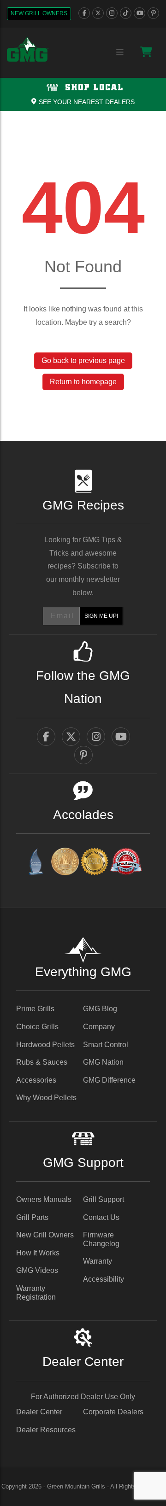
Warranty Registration (36, 1292)
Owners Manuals (43, 1199)
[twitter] (98, 13)
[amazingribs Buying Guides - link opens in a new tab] (35, 863)
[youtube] (139, 13)
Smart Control (105, 1045)
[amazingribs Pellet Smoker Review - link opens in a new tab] (94, 863)
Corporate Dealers (113, 1412)
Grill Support (103, 1199)
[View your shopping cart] (146, 51)
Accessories (36, 1080)
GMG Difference (109, 1080)
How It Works (37, 1253)
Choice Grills (37, 1027)
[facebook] (84, 13)
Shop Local (93, 87)
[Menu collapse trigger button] (120, 52)
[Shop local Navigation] (83, 94)
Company (99, 1027)
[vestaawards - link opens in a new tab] (65, 863)
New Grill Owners (39, 13)
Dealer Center (39, 1412)
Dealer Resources (46, 1430)
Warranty (97, 1261)
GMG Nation (103, 1062)
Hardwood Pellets (45, 1045)
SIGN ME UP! (101, 616)
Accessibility (103, 1279)
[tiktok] (125, 13)
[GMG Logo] (27, 50)
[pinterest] (153, 13)
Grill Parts (32, 1217)
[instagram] (112, 13)
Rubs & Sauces (41, 1062)
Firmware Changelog (101, 1239)
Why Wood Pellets (46, 1098)
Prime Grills (35, 1009)
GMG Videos (37, 1270)
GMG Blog (100, 1009)
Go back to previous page (83, 360)
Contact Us (101, 1217)
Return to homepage (83, 382)
